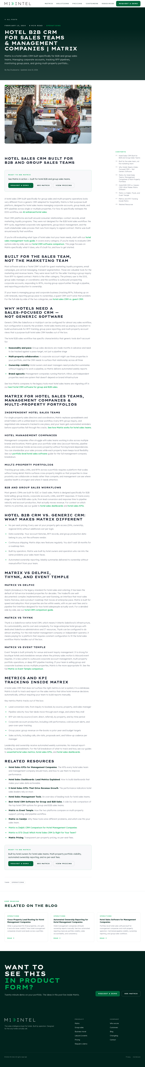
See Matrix (43, 185)
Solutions (62, 3)
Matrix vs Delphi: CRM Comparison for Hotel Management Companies (43, 827)
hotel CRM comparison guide (39, 610)
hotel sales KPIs (76, 506)
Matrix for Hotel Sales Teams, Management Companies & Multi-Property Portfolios (129, 178)
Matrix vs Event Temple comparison (25, 669)
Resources (108, 3)
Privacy (128, 1057)
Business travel (80, 1032)
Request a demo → (21, 185)
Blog (111, 1032)
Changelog (114, 1036)
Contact (113, 1040)
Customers (92, 3)
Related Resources (126, 204)
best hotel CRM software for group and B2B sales (32, 387)
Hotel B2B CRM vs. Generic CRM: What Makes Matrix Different (129, 187)
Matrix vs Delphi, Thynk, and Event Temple (129, 194)
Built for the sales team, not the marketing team (129, 162)
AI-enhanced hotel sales (35, 212)
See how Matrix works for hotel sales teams (69, 427)
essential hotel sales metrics (21, 752)
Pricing (77, 3)
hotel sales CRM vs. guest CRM (68, 299)
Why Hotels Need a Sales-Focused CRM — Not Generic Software (128, 169)
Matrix (49, 3)
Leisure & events (81, 1036)
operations (18, 882)
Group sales (79, 1027)
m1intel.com (136, 1057)
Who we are (114, 1023)
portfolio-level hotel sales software (29, 453)
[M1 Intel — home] (18, 3)
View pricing (64, 185)
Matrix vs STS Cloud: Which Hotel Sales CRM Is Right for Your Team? (42, 832)
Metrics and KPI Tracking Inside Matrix (128, 200)
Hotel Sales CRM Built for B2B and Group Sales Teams (129, 157)
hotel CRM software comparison (48, 244)
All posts (12, 19)
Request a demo (128, 3)
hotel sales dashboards (51, 506)
